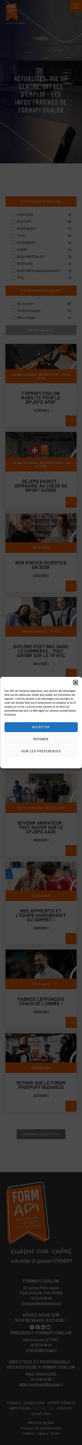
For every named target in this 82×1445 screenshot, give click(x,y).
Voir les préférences (41, 751)
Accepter (41, 727)
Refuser (41, 739)
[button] (75, 682)
